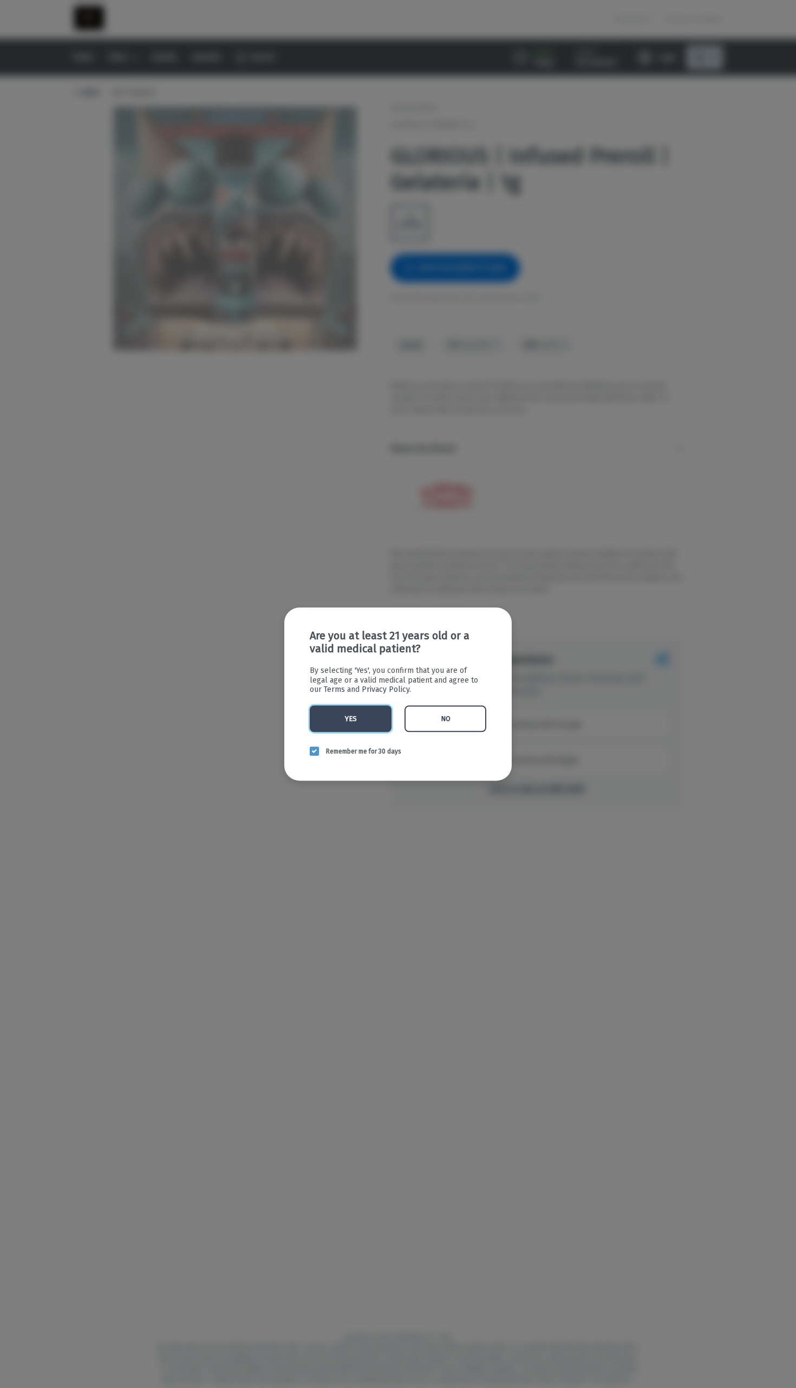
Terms (334, 689)
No (446, 719)
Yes (351, 719)
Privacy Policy (385, 689)
